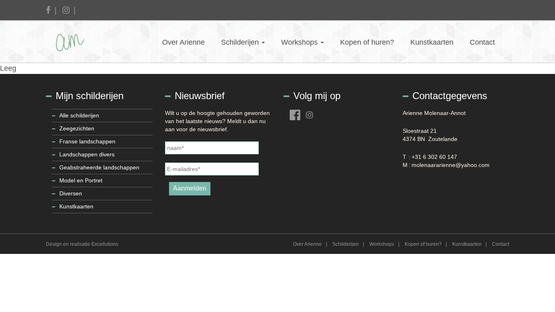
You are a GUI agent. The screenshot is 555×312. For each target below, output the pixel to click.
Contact (482, 42)
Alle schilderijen (79, 115)
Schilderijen (241, 42)
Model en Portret (80, 180)
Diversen (70, 193)
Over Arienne (183, 42)
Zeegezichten (76, 128)
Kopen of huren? (367, 42)
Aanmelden (189, 188)
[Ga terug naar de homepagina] (79, 42)
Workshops (300, 42)
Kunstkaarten (431, 42)
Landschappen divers (87, 154)
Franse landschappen (87, 141)
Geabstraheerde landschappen (99, 167)
